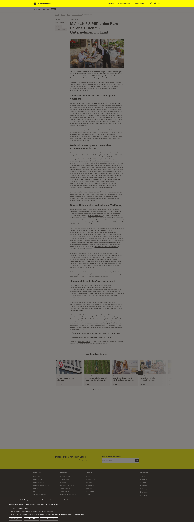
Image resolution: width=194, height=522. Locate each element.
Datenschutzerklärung (51, 504)
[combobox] (140, 3)
